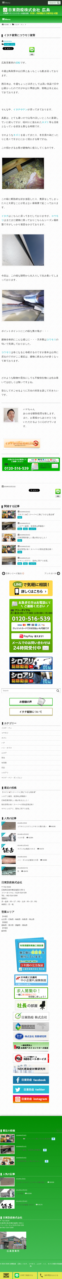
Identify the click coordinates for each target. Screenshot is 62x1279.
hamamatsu (8, 41)
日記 (19, 517)
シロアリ (32, 529)
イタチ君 (20, 838)
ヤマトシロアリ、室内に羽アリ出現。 (33, 561)
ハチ (3, 743)
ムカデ (4, 753)
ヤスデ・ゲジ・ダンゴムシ (11, 778)
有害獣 (4, 763)
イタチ (5, 216)
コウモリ (51, 339)
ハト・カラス (6, 748)
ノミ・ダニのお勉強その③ (27, 860)
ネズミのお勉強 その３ (26, 849)
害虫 (19, 529)
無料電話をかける (51, 1275)
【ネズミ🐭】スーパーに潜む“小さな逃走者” (36, 515)
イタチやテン (20, 109)
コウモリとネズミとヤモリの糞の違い (32, 826)
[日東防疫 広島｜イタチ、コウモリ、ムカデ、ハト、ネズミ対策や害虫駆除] (31, 11)
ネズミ (45, 122)
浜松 (18, 62)
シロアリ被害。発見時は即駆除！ (31, 526)
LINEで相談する (26, 1275)
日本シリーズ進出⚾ (15, 573)
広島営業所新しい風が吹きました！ (32, 538)
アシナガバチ (50, 573)
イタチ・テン (9, 44)
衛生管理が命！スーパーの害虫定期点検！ (35, 549)
